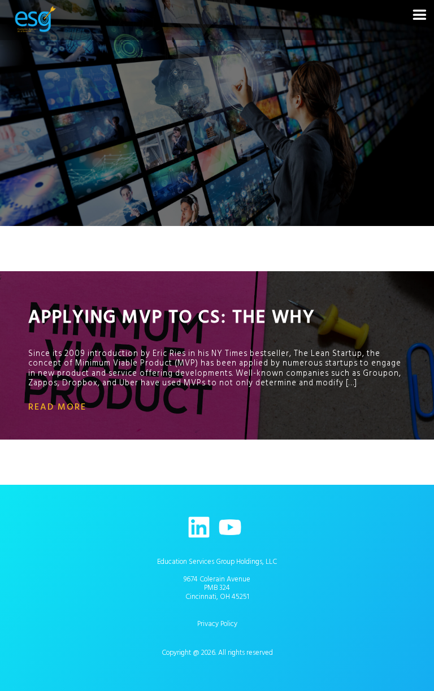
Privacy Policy (217, 624)
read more (57, 406)
